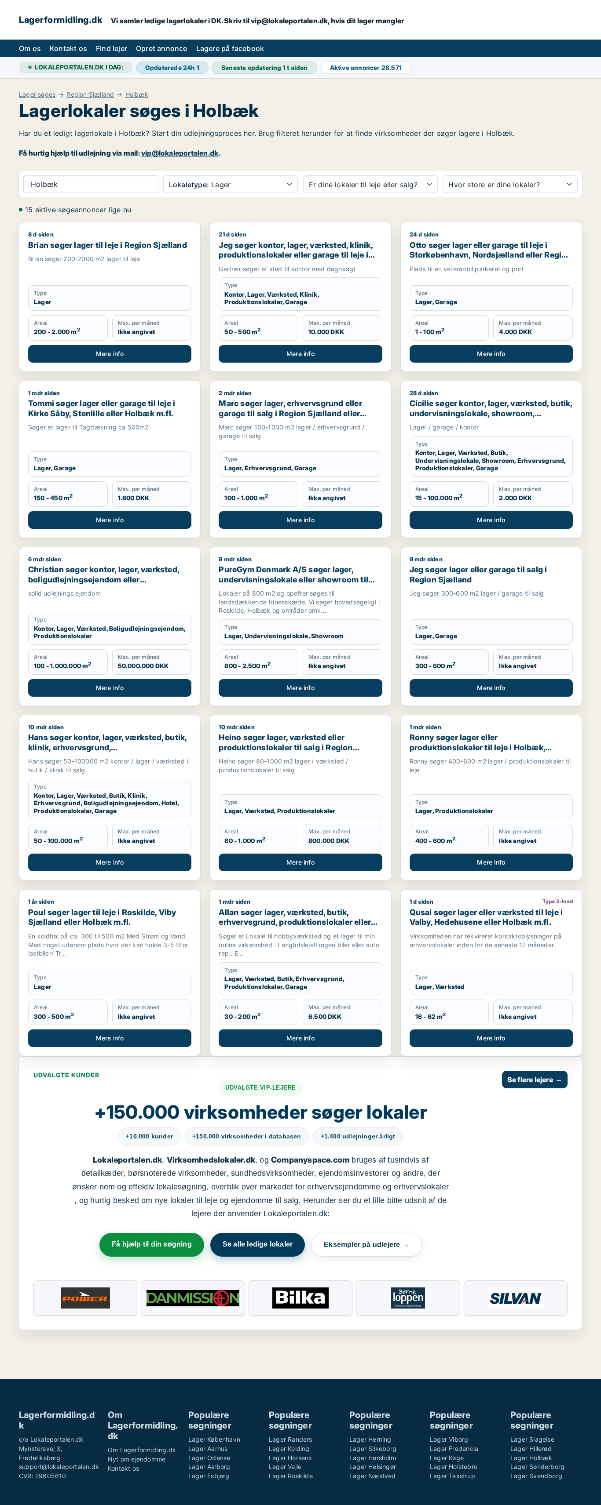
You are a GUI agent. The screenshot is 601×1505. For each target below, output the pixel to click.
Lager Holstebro (453, 1466)
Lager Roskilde (291, 1476)
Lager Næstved (372, 1476)
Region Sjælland (90, 94)
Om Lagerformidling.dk (142, 1450)
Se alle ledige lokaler (258, 1244)
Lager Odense (209, 1457)
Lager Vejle (285, 1466)
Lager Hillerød (531, 1448)
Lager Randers (290, 1439)
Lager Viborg (449, 1439)
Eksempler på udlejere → (366, 1244)
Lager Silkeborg (372, 1448)
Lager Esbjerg (209, 1476)
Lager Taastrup (452, 1476)
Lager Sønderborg (537, 1466)
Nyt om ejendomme (136, 1459)
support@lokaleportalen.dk (59, 1466)
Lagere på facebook (230, 48)
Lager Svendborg (536, 1476)
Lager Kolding (289, 1448)
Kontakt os (68, 48)
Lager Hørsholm (372, 1457)
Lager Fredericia (454, 1448)
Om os (30, 48)
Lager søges (37, 94)
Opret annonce (161, 48)
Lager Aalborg (209, 1466)
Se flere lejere (534, 1079)
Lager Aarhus (207, 1448)
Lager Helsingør (372, 1466)
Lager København (214, 1439)
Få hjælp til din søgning (152, 1244)
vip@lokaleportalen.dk (179, 153)
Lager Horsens (290, 1457)
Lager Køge (447, 1457)
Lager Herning (370, 1439)
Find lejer (111, 48)
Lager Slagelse (532, 1439)
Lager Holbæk (531, 1457)
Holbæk (136, 94)
